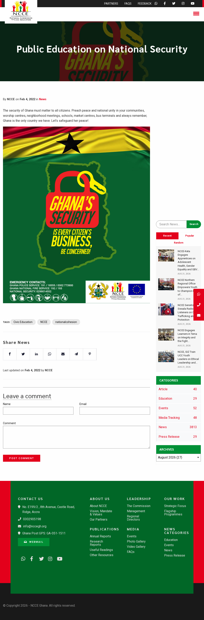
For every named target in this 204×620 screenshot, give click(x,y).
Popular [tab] (189, 235)
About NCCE (98, 506)
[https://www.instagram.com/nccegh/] (49, 558)
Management (136, 511)
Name (7, 404)
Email (82, 404)
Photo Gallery (136, 541)
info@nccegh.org (34, 526)
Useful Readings (101, 550)
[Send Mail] (198, 315)
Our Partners (98, 519)
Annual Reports (100, 536)
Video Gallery (136, 546)
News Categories (176, 530)
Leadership (139, 498)
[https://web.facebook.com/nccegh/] (31, 558)
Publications (104, 529)
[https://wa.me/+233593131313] (22, 558)
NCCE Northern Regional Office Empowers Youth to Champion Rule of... (188, 287)
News (42, 99)
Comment (9, 423)
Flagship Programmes (173, 513)
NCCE (43, 322)
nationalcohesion (66, 322)
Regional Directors (133, 518)
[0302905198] (198, 304)
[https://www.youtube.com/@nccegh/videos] (58, 558)
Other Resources (101, 555)
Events (131, 536)
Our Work (174, 498)
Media (133, 529)
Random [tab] (178, 242)
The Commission (138, 506)
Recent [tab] (167, 235)
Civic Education (23, 322)
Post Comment (21, 458)
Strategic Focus (175, 506)
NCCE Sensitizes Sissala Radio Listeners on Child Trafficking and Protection (188, 312)
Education (171, 540)
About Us (100, 498)
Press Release (174, 555)
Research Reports (96, 543)
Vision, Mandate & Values (101, 513)
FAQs (130, 552)
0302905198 (32, 519)
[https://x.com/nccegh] (40, 558)
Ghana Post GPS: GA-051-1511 (44, 533)
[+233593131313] (198, 294)
